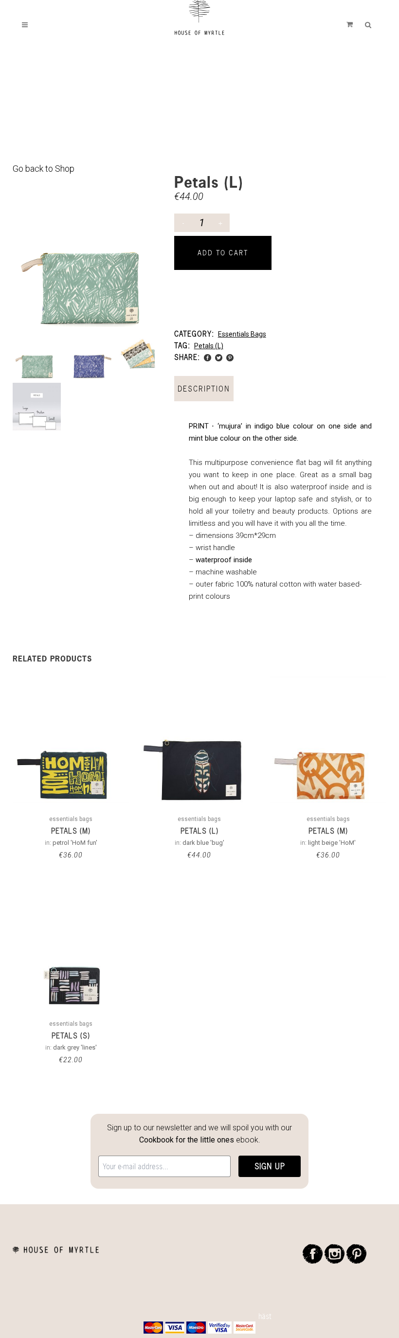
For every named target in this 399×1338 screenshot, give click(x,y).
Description (204, 388)
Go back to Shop (43, 168)
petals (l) (208, 346)
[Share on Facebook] (207, 357)
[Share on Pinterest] (230, 357)
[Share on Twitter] (218, 357)
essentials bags (242, 334)
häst (265, 1316)
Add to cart (223, 253)
